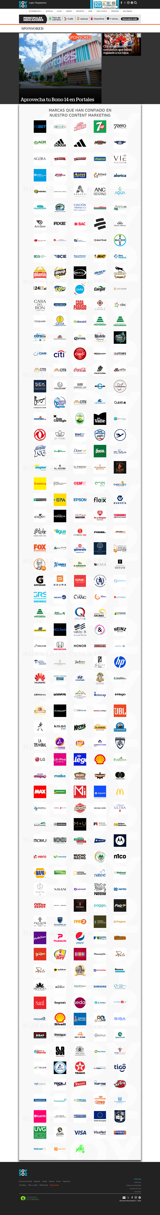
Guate (59, 11)
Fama (90, 11)
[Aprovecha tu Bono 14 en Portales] (60, 60)
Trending (115, 11)
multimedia (127, 11)
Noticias (49, 11)
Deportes (80, 11)
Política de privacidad (133, 1185)
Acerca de (137, 1182)
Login (31, 3)
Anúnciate (137, 1179)
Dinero (69, 11)
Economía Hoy (35, 11)
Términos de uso (135, 1189)
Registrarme (41, 3)
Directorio (137, 1192)
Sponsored (54, 1185)
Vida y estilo (101, 11)
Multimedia (44, 1185)
